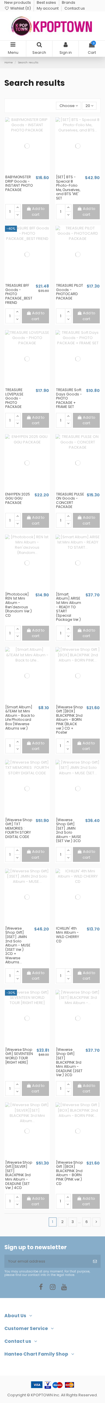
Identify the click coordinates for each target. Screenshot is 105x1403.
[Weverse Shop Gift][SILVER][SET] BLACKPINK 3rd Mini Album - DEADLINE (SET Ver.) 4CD (18, 1175)
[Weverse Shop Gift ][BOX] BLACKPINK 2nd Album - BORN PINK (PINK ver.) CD (69, 1173)
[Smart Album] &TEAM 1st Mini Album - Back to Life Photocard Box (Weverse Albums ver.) (20, 718)
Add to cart (38, 211)
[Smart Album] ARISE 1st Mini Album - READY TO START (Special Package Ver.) (68, 607)
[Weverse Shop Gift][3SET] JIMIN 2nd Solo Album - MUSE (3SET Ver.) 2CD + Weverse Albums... (17, 945)
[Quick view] (31, 173)
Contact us (74, 8)
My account (48, 8)
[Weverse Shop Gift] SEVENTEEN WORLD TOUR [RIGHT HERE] (19, 1056)
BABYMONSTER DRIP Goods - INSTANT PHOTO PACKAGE (19, 183)
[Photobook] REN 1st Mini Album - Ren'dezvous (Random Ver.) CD (18, 605)
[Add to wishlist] (23, 173)
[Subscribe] (95, 1261)
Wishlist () (20, 8)
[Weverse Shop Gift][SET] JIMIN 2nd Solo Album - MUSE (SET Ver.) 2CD (68, 830)
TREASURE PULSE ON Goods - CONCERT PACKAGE (70, 500)
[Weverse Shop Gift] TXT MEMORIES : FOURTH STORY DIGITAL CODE (18, 828)
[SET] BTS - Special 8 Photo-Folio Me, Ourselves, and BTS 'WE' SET (68, 187)
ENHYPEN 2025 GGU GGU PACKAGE (17, 498)
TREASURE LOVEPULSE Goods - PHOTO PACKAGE (14, 398)
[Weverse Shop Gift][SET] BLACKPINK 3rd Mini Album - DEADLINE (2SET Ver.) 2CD (69, 1062)
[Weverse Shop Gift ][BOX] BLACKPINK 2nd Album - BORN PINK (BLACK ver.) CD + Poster (69, 720)
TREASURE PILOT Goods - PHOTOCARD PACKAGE (69, 292)
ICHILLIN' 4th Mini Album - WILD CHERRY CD (67, 935)
